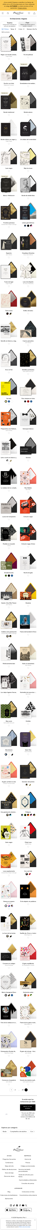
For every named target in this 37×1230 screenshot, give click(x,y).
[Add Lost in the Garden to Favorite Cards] (9, 548)
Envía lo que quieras (28, 1107)
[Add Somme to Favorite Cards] (28, 460)
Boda (4, 1131)
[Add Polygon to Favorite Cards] (28, 818)
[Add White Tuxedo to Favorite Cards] (28, 432)
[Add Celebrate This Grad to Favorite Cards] (9, 639)
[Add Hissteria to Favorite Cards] (28, 606)
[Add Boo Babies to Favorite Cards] (28, 492)
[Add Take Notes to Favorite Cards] (9, 316)
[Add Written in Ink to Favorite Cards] (9, 88)
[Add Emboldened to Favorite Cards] (9, 579)
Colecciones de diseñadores (8, 1195)
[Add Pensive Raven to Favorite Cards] (28, 345)
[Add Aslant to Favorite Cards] (9, 404)
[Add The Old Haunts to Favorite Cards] (9, 695)
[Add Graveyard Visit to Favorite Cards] (28, 668)
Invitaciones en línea (28, 1192)
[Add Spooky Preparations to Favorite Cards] (9, 433)
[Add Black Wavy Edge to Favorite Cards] (9, 59)
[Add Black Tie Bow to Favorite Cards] (28, 286)
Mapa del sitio (9, 1166)
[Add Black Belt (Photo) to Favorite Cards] (28, 547)
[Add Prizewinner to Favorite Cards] (28, 788)
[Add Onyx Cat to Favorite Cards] (28, 754)
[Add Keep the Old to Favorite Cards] (9, 968)
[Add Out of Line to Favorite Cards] (9, 286)
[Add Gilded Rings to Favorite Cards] (28, 313)
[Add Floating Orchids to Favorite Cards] (28, 257)
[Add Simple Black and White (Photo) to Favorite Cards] (9, 344)
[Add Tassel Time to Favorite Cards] (9, 939)
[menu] (2, 13)
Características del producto (28, 1195)
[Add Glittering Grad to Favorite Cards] (9, 818)
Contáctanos (9, 1162)
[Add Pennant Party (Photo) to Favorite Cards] (28, 635)
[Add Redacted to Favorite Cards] (28, 724)
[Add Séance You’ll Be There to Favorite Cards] (9, 607)
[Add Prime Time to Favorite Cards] (28, 1084)
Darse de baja (9, 1173)
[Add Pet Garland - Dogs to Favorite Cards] (28, 697)
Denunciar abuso (9, 1176)
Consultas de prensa (27, 1183)
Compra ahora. (22, 8)
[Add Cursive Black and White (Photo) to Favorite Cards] (9, 463)
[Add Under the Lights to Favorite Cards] (28, 171)
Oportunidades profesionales (28, 1180)
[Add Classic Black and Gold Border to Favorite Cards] (9, 144)
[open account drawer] (34, 13)
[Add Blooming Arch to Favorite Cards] (9, 372)
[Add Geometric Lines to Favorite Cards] (28, 229)
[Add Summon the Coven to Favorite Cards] (9, 1084)
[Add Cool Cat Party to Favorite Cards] (28, 1027)
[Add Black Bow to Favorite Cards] (9, 171)
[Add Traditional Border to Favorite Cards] (9, 115)
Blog (9, 1192)
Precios (28, 1162)
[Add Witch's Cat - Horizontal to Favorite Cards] (28, 1056)
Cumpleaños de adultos (18, 1131)
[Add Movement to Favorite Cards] (9, 757)
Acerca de (28, 1159)
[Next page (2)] (26, 1089)
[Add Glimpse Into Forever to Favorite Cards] (28, 142)
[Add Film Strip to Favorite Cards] (28, 57)
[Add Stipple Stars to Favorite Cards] (28, 374)
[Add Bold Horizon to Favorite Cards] (28, 998)
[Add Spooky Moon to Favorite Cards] (9, 875)
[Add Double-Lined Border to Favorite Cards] (28, 198)
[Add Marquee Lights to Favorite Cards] (9, 519)
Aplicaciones (9, 1198)
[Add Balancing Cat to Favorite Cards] (28, 968)
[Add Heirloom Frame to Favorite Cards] (9, 198)
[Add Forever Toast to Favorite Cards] (28, 115)
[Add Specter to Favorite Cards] (9, 257)
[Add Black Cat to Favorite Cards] (9, 845)
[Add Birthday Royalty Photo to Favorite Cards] (9, 1025)
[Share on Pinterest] (17, 1205)
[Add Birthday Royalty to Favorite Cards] (9, 491)
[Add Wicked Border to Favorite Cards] (9, 227)
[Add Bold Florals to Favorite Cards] (9, 1056)
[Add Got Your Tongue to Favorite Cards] (28, 904)
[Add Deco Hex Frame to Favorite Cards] (9, 998)
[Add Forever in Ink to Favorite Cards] (28, 404)
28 (23, 1090)
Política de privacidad (24, 1227)
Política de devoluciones (9, 1169)
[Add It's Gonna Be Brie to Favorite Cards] (28, 877)
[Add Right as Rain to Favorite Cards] (9, 666)
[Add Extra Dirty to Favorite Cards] (9, 725)
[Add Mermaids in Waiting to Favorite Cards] (9, 909)
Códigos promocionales (28, 1166)
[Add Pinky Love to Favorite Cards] (28, 847)
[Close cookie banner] (35, 1220)
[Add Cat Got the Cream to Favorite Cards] (9, 786)
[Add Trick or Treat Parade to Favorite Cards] (28, 938)
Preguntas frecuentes (9, 1159)
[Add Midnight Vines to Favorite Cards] (28, 86)
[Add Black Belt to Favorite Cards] (28, 519)
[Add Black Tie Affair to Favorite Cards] (28, 575)
